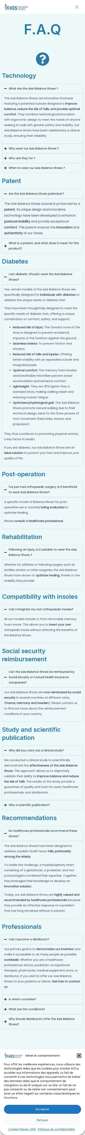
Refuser (42, 1120)
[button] (79, 1056)
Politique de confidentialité (56, 1129)
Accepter (42, 1109)
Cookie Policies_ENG (22, 1129)
